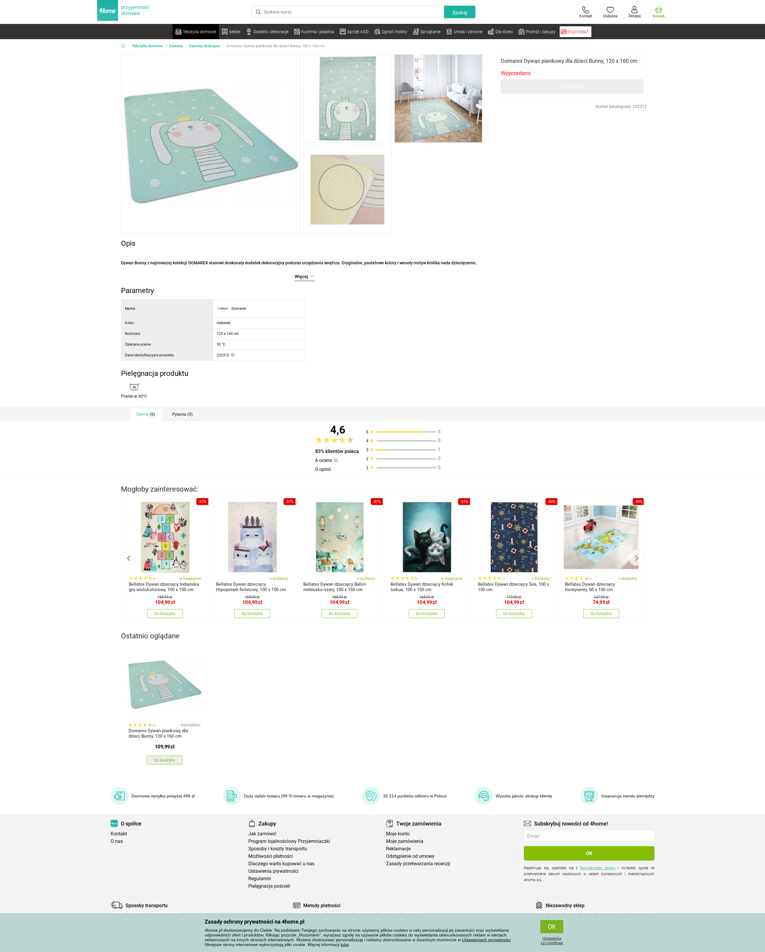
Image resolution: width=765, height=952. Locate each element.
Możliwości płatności (270, 856)
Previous (128, 558)
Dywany (176, 46)
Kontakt (119, 834)
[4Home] (125, 46)
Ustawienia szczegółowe (552, 940)
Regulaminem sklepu (597, 868)
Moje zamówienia (404, 841)
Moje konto (398, 834)
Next (636, 558)
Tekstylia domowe (147, 46)
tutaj (345, 944)
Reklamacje (398, 848)
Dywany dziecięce (204, 46)
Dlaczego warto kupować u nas (281, 863)
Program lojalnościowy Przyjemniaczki (289, 841)
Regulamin (259, 878)
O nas (117, 841)
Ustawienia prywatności (273, 871)
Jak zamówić (262, 834)
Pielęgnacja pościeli (269, 886)
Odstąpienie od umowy (410, 856)
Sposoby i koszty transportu (277, 848)
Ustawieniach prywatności (486, 939)
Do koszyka (572, 86)
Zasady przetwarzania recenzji (418, 863)
